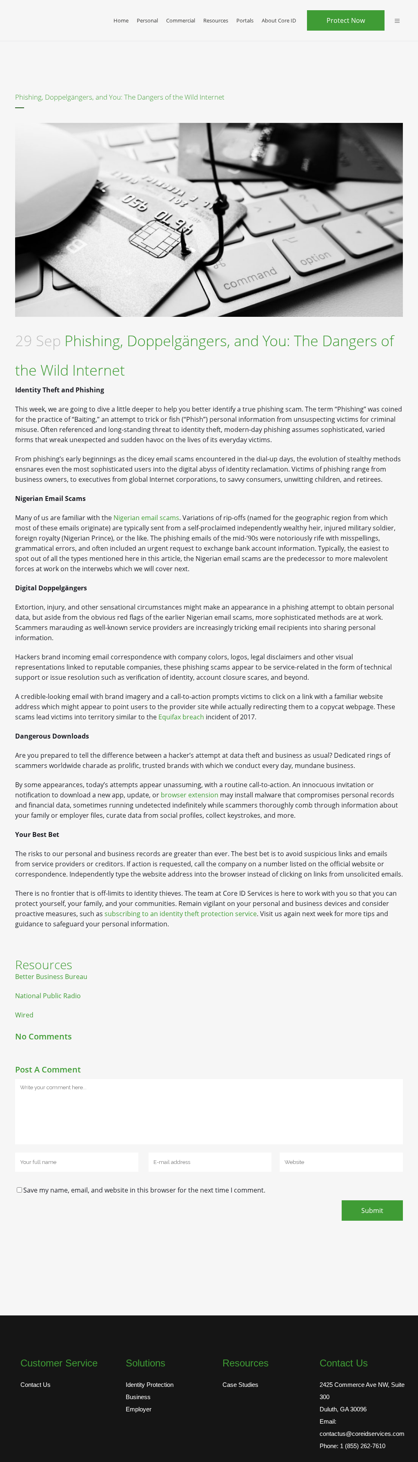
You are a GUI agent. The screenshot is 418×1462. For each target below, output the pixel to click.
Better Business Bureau (51, 976)
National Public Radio (48, 995)
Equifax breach (181, 716)
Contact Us (35, 1384)
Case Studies (240, 1384)
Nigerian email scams (146, 517)
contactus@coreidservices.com (362, 1433)
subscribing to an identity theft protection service (180, 913)
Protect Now (346, 20)
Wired (24, 1014)
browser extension (189, 794)
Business (138, 1396)
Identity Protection (149, 1384)
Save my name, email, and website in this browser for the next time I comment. (144, 1190)
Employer (138, 1409)
